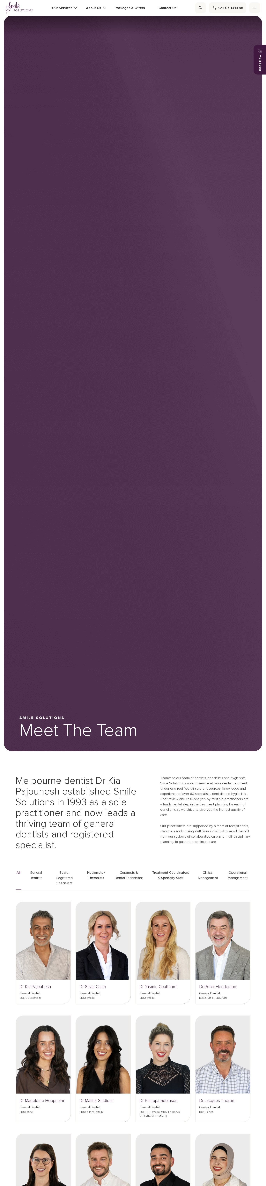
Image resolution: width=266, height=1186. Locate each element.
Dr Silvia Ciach (92, 986)
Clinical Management (208, 875)
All (18, 872)
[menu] (254, 7)
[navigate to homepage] (19, 7)
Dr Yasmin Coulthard (158, 986)
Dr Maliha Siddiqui (96, 1100)
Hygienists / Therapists (96, 875)
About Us (93, 8)
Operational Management (237, 875)
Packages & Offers (130, 8)
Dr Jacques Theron (216, 1100)
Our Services (62, 8)
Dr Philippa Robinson (158, 1100)
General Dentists (35, 875)
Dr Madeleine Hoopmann (42, 1100)
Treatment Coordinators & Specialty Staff (170, 875)
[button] (63, 910)
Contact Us (167, 8)
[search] (200, 7)
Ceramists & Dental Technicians (129, 875)
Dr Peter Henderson (217, 986)
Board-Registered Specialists (64, 877)
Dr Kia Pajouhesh (35, 986)
